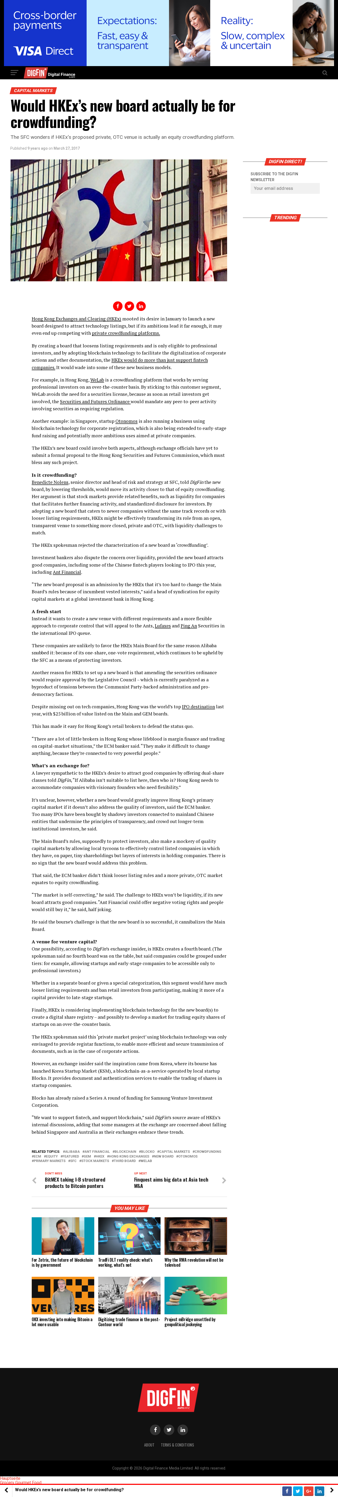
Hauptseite (10, 1478)
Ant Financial (67, 572)
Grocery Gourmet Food (20, 1482)
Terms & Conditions (177, 1445)
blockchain (125, 1152)
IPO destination (198, 707)
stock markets (95, 1161)
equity (52, 1156)
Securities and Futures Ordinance (95, 401)
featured (71, 1156)
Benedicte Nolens (50, 482)
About (149, 1445)
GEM (87, 1156)
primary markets (49, 1161)
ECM (37, 1156)
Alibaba (72, 1152)
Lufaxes (163, 626)
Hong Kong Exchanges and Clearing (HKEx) (76, 319)
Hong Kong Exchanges (129, 1156)
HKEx (100, 1156)
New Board (163, 1156)
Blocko (147, 1152)
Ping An (189, 626)
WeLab (97, 380)
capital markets (174, 1152)
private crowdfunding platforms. (126, 333)
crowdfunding (208, 1152)
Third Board (125, 1161)
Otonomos (126, 421)
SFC (73, 1161)
